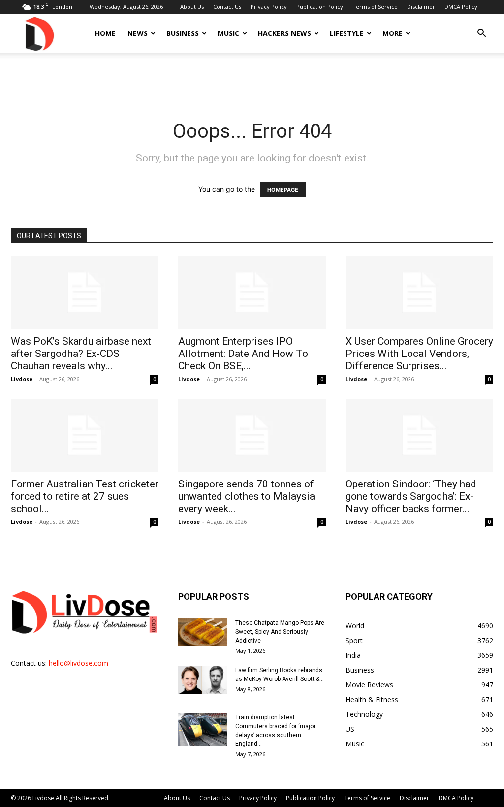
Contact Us (227, 6)
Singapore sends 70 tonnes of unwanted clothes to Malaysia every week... (246, 496)
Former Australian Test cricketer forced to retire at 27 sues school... (84, 496)
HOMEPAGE (282, 189)
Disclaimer (421, 6)
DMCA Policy (460, 6)
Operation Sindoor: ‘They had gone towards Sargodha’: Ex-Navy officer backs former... (411, 496)
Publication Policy (319, 6)
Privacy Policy (269, 6)
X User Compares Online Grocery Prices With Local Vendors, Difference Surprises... (419, 353)
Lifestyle (347, 33)
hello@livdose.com (78, 663)
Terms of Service (375, 6)
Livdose (21, 379)
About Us (192, 6)
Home (105, 33)
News (137, 33)
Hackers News (284, 33)
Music (228, 33)
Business (182, 33)
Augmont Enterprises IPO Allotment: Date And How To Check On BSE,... (243, 353)
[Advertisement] (252, 80)
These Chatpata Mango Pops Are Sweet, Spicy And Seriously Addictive (279, 631)
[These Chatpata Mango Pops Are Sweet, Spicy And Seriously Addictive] (202, 632)
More (392, 33)
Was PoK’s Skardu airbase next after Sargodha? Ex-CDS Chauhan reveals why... (81, 353)
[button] (481, 34)
